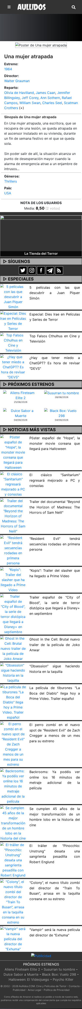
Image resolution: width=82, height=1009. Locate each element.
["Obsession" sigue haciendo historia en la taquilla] (13, 672)
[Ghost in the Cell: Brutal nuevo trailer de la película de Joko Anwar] (13, 648)
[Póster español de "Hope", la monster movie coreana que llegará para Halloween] (13, 452)
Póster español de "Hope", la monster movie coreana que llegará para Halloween (54, 443)
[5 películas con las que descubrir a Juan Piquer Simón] (13, 296)
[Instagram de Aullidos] (32, 270)
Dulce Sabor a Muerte (21, 974)
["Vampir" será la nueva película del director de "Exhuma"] (13, 939)
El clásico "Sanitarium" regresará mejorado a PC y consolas (54, 480)
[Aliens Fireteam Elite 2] (20, 395)
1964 (8, 69)
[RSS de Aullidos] (59, 270)
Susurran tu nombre (59, 969)
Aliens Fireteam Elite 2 (22, 969)
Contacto (74, 986)
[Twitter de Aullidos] (23, 270)
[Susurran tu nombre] (61, 393)
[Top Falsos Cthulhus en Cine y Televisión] (13, 342)
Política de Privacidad (56, 989)
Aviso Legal (34, 989)
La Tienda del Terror (41, 253)
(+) (21, 108)
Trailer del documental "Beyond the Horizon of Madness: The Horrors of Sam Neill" (54, 507)
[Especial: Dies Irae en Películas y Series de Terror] (13, 320)
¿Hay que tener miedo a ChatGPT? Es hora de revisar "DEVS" (54, 363)
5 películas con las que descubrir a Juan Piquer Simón (54, 292)
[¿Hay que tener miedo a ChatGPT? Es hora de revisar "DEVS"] (13, 366)
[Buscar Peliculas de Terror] (74, 7)
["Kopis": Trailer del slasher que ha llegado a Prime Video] (13, 579)
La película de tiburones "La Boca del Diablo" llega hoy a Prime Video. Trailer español (54, 693)
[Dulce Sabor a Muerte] (20, 413)
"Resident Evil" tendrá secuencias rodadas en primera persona (54, 543)
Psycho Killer (63, 979)
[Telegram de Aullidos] (50, 270)
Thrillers (10, 181)
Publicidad (19, 989)
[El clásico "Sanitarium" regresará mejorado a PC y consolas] (13, 484)
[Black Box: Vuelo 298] (61, 413)
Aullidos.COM (27, 986)
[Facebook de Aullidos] (41, 270)
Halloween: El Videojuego (29, 979)
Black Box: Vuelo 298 (59, 974)
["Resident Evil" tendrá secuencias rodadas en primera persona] (13, 550)
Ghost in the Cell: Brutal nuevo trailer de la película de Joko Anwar (54, 644)
